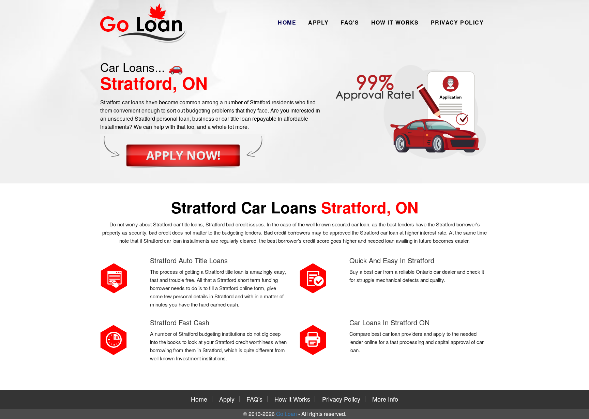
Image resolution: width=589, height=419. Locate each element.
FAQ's (350, 22)
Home (287, 22)
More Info (385, 398)
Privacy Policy (457, 22)
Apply (318, 22)
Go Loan (286, 414)
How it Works (395, 22)
